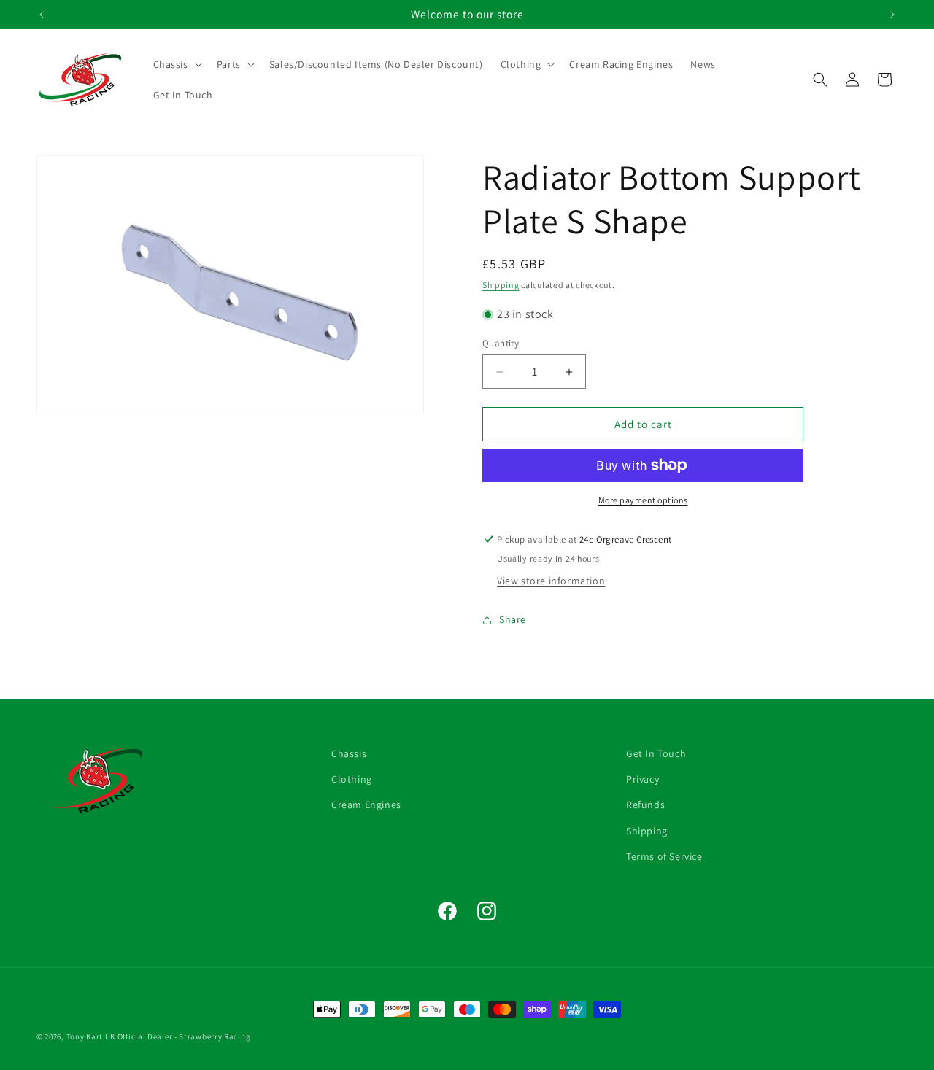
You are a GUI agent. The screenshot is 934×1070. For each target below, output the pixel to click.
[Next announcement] (892, 14)
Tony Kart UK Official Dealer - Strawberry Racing (158, 1036)
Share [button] (512, 619)
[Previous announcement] (42, 14)
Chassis (348, 753)
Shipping (501, 284)
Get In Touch (656, 753)
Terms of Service (664, 856)
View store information (551, 580)
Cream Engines (366, 804)
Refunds (645, 804)
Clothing (351, 779)
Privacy (642, 779)
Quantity (500, 343)
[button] (176, 64)
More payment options (643, 500)
